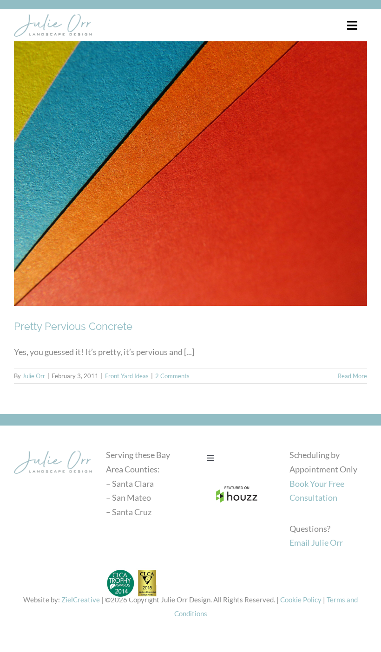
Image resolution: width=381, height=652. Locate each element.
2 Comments (172, 376)
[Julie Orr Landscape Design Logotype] (53, 450)
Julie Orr (33, 376)
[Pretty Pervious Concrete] (190, 173)
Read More (352, 376)
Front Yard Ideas (127, 376)
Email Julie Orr (316, 542)
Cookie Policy (301, 599)
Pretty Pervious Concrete (73, 326)
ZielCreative (80, 599)
